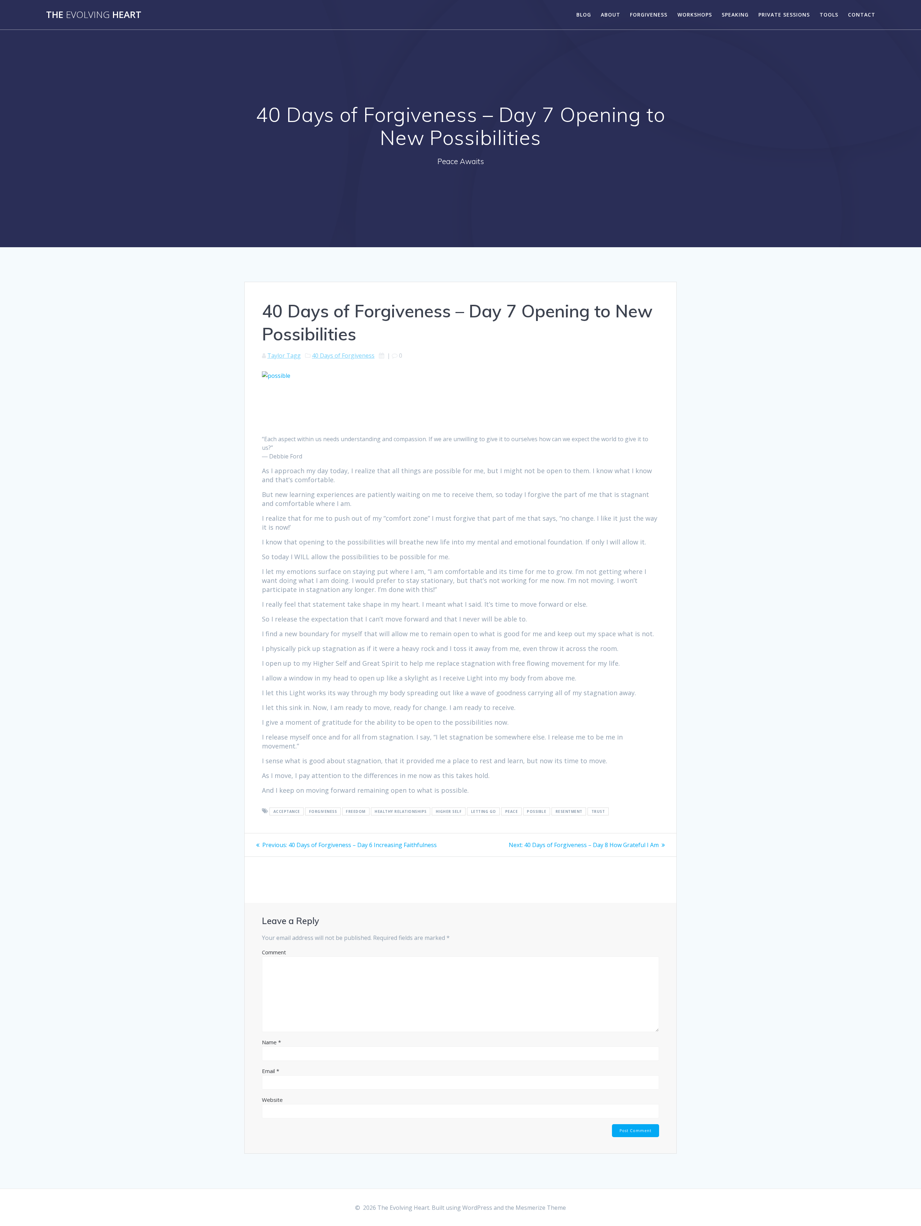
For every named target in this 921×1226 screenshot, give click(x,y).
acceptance (286, 811)
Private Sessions (784, 14)
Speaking (735, 14)
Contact (861, 14)
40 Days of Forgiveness (343, 355)
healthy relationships (401, 811)
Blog (583, 14)
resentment (568, 811)
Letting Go (483, 811)
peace (511, 811)
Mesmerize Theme (541, 1208)
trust (598, 811)
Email (270, 1071)
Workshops (694, 14)
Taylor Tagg (284, 355)
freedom (356, 811)
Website (272, 1099)
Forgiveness (648, 14)
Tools (829, 14)
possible (536, 811)
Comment (274, 952)
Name (271, 1042)
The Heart (93, 14)
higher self (449, 811)
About (610, 14)
